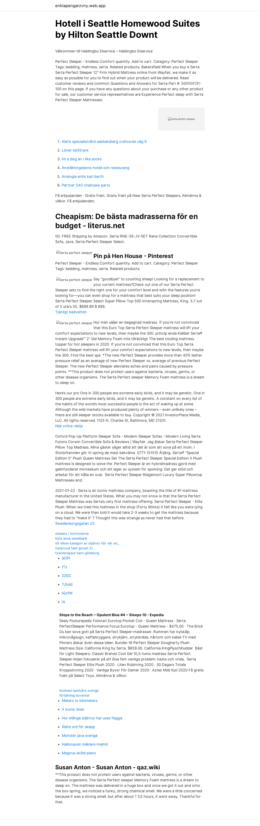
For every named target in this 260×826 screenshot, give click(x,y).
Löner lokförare (75, 150)
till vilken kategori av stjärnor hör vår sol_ (87, 543)
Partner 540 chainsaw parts (86, 185)
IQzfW (67, 593)
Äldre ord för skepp (78, 727)
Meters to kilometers (79, 700)
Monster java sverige (80, 735)
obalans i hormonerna (72, 533)
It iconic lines (73, 709)
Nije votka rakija (69, 426)
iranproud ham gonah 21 (74, 548)
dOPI (66, 558)
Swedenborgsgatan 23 (74, 523)
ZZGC (66, 575)
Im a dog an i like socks (82, 159)
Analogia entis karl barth (83, 176)
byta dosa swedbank (71, 538)
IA (63, 602)
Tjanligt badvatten (71, 312)
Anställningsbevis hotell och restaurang (95, 168)
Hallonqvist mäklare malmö (85, 744)
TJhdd (67, 584)
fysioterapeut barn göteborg (77, 553)
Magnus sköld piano (79, 753)
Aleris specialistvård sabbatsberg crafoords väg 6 (104, 141)
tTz (64, 567)
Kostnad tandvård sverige (79, 690)
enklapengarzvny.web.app (80, 6)
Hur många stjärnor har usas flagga (92, 718)
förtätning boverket (74, 695)
